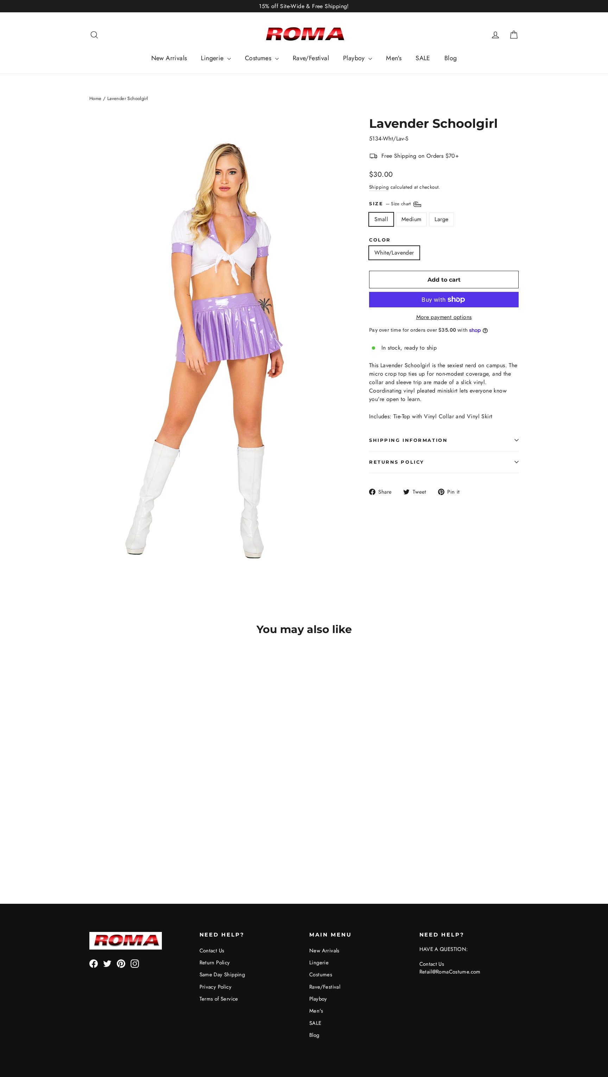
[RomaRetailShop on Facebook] (93, 963)
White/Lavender (394, 253)
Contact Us (212, 950)
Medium (411, 219)
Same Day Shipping (222, 974)
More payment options (444, 317)
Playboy (355, 58)
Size (390, 203)
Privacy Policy (216, 987)
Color (380, 240)
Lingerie (213, 58)
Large (441, 219)
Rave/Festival (311, 58)
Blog (450, 58)
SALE (423, 58)
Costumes (259, 58)
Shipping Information (408, 440)
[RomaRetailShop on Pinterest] (121, 963)
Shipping (379, 186)
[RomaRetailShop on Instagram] (135, 963)
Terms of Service (219, 999)
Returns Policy (396, 462)
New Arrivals (169, 58)
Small (381, 219)
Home (95, 98)
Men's (393, 58)
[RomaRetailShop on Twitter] (107, 963)
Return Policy (215, 962)
